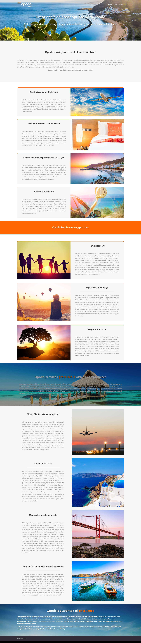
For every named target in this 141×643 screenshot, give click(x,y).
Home (110, 4)
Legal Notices (21, 638)
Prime (121, 4)
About (116, 4)
